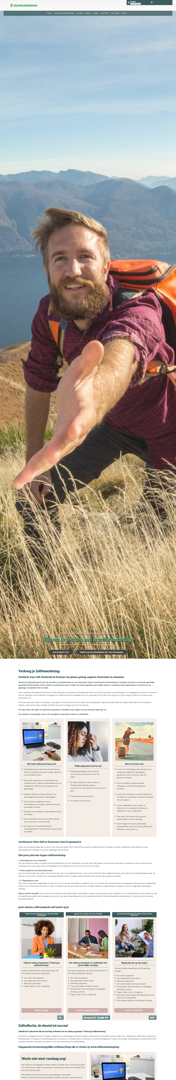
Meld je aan (41, 1010)
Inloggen (133, 1)
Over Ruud (115, 13)
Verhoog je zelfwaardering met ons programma (101, 652)
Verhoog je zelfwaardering (64, 13)
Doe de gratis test (61, 652)
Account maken (135, 3)
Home (49, 13)
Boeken (88, 13)
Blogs (96, 13)
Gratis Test (104, 13)
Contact (124, 13)
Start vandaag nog (87, 1010)
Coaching (79, 13)
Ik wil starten (134, 1010)
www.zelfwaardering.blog (104, 1046)
